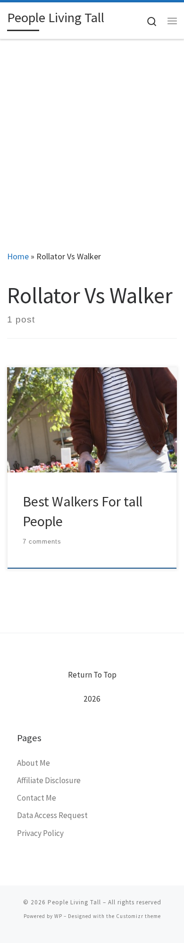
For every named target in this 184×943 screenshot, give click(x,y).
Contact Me (36, 798)
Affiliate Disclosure (49, 780)
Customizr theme (138, 916)
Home (18, 256)
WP (58, 916)
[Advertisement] (92, 136)
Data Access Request (52, 815)
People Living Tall (74, 902)
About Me (33, 763)
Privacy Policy (40, 833)
